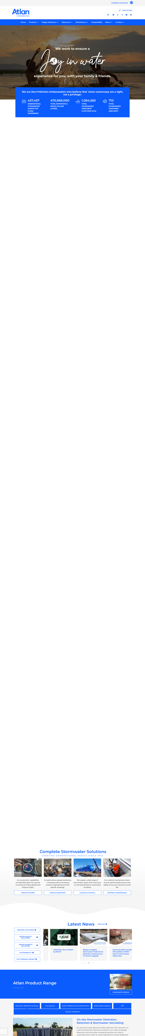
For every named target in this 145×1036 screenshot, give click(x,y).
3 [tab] (87, 963)
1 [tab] (82, 963)
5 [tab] (91, 963)
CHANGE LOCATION (119, 3)
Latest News (81, 924)
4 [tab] (89, 963)
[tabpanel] (58, 945)
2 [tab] (84, 963)
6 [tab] (93, 963)
